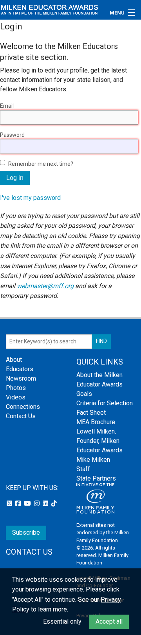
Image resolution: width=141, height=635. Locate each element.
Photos (16, 388)
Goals (84, 393)
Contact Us (21, 416)
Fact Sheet (91, 412)
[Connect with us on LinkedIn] (46, 503)
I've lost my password (30, 197)
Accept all (109, 621)
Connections (23, 406)
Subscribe (26, 532)
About (14, 359)
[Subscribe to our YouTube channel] (28, 503)
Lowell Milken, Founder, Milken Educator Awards (99, 441)
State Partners (96, 478)
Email (7, 106)
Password (12, 135)
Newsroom (21, 378)
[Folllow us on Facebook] (18, 503)
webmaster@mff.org (45, 286)
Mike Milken (93, 459)
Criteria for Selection (104, 403)
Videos (15, 397)
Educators (19, 369)
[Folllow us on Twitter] (10, 503)
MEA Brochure (95, 422)
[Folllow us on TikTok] (54, 503)
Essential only (62, 621)
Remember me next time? (40, 164)
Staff (83, 469)
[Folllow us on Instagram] (37, 503)
